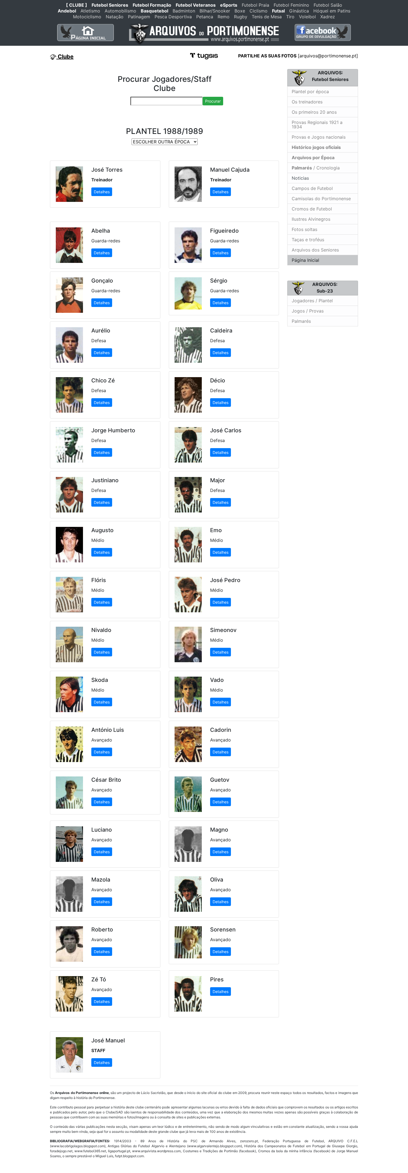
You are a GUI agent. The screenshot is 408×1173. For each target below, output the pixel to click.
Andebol (67, 11)
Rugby (240, 16)
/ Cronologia (316, 168)
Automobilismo (120, 11)
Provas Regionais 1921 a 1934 (317, 125)
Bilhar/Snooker (215, 11)
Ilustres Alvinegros (311, 219)
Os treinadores (307, 102)
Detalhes (102, 191)
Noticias (299, 178)
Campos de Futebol (312, 188)
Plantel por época (310, 91)
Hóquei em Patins (331, 11)
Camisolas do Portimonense (321, 198)
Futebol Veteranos (196, 5)
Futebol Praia (255, 5)
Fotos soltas (304, 229)
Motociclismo (87, 16)
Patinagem (139, 16)
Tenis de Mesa (267, 16)
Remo (224, 16)
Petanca (204, 16)
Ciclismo (259, 11)
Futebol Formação (152, 5)
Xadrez (327, 16)
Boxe (240, 11)
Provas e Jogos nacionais (319, 137)
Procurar (213, 101)
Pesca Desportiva (173, 16)
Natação (115, 16)
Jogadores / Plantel (312, 300)
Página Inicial (305, 260)
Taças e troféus (308, 239)
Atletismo (90, 11)
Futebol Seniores (110, 5)
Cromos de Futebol (312, 209)
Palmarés (301, 321)
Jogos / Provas (308, 311)
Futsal (278, 11)
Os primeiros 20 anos (314, 112)
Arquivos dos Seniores (315, 250)
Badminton (184, 11)
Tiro (290, 16)
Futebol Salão (328, 5)
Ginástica (299, 11)
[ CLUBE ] (76, 5)
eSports (228, 5)
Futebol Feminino (291, 5)
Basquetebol (154, 11)
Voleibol (307, 16)
